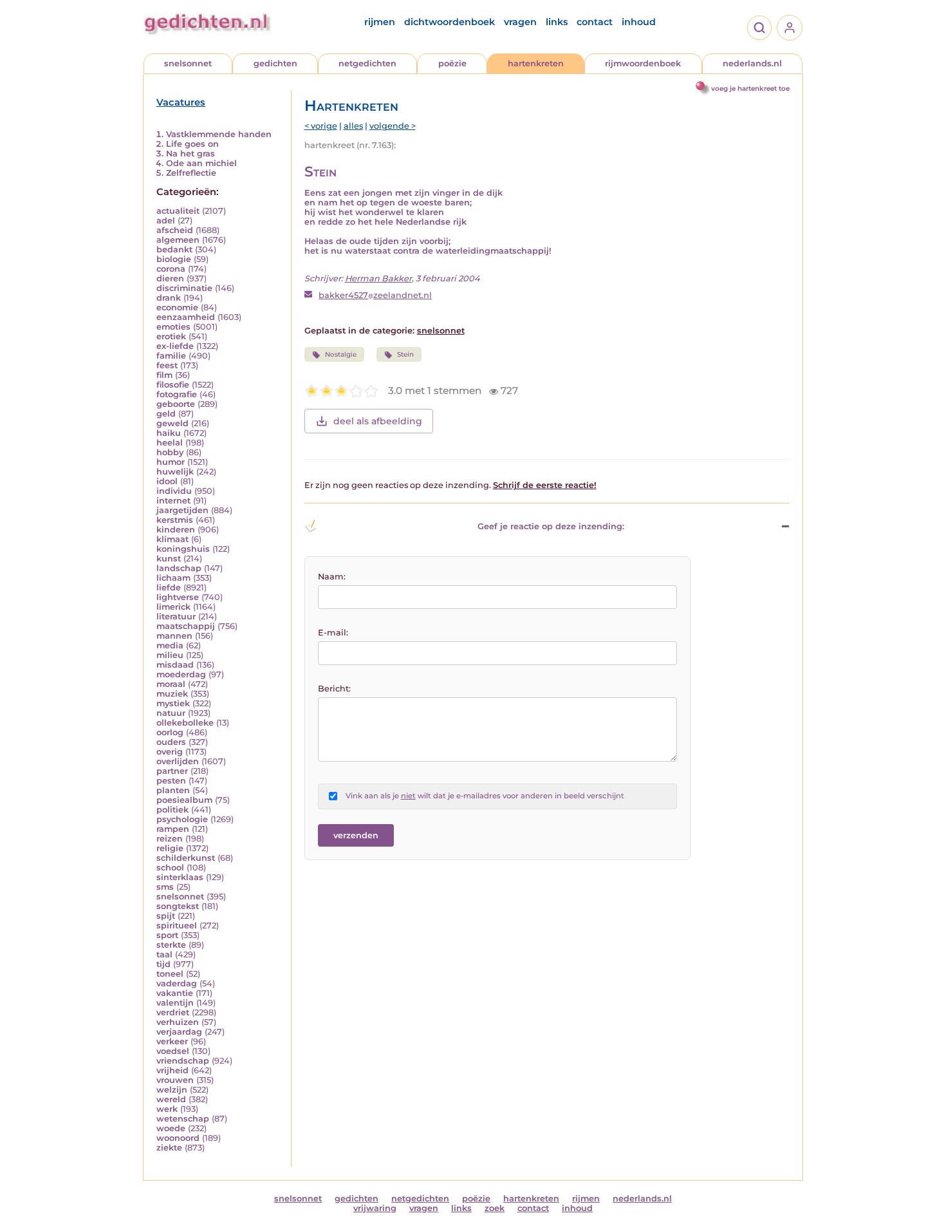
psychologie (182, 819)
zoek (495, 1208)
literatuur (176, 616)
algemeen (177, 240)
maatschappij (185, 626)
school (170, 867)
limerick (173, 607)
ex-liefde (175, 346)
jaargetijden (182, 510)
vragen (520, 22)
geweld (172, 423)
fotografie (176, 394)
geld (166, 413)
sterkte (171, 945)
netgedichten (367, 63)
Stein (405, 354)
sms (165, 887)
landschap (178, 568)
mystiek (173, 703)
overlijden (177, 761)
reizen (169, 838)
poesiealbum (184, 800)
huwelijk (175, 471)
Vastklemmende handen (219, 134)
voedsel (172, 1051)
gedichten (275, 63)
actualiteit (177, 211)
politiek (172, 809)
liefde (168, 587)
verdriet (172, 1012)
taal (164, 954)
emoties (173, 327)
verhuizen (177, 1022)
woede (170, 1128)
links (557, 22)
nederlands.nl (752, 63)
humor (170, 462)
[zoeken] (759, 27)
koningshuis (183, 549)
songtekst (177, 906)
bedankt (174, 249)
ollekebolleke (185, 723)
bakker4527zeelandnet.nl (375, 295)
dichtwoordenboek (449, 22)
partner (172, 771)
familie (171, 356)
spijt (165, 916)
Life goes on (192, 144)
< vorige (320, 126)
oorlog (169, 732)
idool (167, 481)
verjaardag (179, 1032)
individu (174, 491)
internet (173, 500)
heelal (169, 442)
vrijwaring (374, 1208)
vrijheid (172, 1070)
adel (165, 220)
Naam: (332, 576)
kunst (168, 558)
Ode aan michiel (201, 163)
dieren (170, 278)
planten (173, 790)
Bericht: (334, 688)
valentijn (175, 1003)
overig (169, 751)
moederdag (181, 674)
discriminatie (184, 288)
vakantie (174, 993)
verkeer (172, 1041)
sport (167, 935)
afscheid (174, 230)
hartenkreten (536, 63)
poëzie (452, 63)
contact (595, 22)
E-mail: (333, 632)
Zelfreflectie (191, 173)
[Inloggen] (789, 28)
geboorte (175, 404)
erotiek (171, 336)
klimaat (172, 539)
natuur (170, 713)
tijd (163, 964)
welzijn (171, 1090)
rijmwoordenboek (643, 63)
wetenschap (182, 1118)
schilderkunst (185, 858)
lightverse (177, 597)
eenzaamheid (185, 317)
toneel (169, 974)
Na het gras (190, 153)
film (164, 375)
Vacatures (180, 102)
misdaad (175, 665)
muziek (172, 694)
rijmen (379, 22)
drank (168, 298)
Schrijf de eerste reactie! (545, 485)
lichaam (173, 578)
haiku (168, 433)
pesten (171, 780)
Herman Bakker (378, 278)
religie (169, 848)
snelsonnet (188, 63)
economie (177, 307)
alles (353, 126)
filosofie (172, 385)
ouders (171, 742)
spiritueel (176, 925)
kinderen (175, 529)
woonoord (177, 1138)
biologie (173, 259)
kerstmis (174, 520)
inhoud (639, 22)
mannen (174, 636)
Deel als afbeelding (377, 421)
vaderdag (176, 983)
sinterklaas (179, 877)
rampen (172, 829)
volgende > (392, 126)
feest (167, 365)
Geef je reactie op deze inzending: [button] (551, 526)
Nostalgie (341, 354)
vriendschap (182, 1061)
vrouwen (175, 1080)
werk (167, 1109)
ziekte (169, 1147)
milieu (169, 655)
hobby (169, 452)
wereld (171, 1099)
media (169, 645)
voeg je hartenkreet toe (750, 88)
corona (170, 269)
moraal (170, 684)
